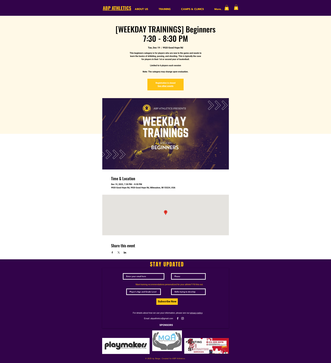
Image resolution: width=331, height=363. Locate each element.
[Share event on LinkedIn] (125, 252)
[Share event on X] (118, 252)
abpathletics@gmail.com (161, 318)
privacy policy (196, 313)
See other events (165, 86)
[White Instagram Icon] (182, 318)
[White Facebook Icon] (177, 318)
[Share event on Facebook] (112, 252)
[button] (226, 7)
